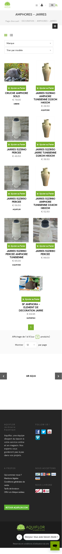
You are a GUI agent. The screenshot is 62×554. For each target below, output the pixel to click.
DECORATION (28, 21)
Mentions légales (11, 478)
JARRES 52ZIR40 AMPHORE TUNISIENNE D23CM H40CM (45, 97)
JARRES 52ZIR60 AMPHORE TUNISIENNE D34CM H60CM (45, 203)
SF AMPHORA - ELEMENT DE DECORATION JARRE (31, 307)
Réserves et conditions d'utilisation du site (31, 544)
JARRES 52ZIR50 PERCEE (16, 200)
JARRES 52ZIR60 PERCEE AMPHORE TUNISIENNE (17, 254)
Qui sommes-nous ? (13, 475)
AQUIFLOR (17, 209)
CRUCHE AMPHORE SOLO (16, 94)
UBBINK (16, 104)
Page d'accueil (12, 21)
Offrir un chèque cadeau (14, 492)
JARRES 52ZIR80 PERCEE (45, 252)
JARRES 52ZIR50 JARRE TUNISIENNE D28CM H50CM (45, 152)
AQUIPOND (45, 110)
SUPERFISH (31, 318)
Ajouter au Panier (17, 88)
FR (52, 5)
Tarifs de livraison (11, 488)
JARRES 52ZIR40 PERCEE (16, 151)
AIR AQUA (31, 376)
